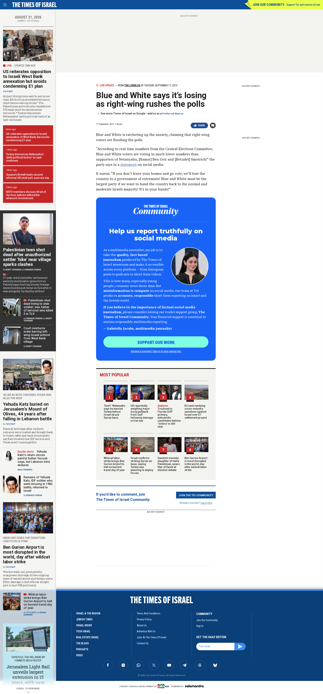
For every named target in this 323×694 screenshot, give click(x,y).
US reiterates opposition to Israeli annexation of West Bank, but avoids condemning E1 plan (28, 137)
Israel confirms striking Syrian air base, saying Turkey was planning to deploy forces (142, 466)
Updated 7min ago (25, 65)
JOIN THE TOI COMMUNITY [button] (196, 495)
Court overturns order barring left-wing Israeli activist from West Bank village (37, 334)
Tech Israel (83, 631)
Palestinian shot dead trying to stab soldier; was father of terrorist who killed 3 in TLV (38, 307)
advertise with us (146, 631)
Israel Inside (84, 625)
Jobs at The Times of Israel (151, 637)
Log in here (206, 502)
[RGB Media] (164, 686)
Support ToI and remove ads (303, 4)
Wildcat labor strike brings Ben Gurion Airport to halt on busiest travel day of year (114, 464)
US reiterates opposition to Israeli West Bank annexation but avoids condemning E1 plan (27, 79)
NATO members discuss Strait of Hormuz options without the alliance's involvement (26, 195)
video (79, 655)
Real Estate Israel (87, 637)
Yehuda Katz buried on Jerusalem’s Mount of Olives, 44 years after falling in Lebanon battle (27, 411)
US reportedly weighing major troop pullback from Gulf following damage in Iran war (142, 413)
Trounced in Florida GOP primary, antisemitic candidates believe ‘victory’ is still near (169, 416)
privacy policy (144, 619)
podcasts (82, 649)
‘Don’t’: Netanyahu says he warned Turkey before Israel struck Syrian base (114, 411)
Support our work (156, 342)
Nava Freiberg (25, 470)
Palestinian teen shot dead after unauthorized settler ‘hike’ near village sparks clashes (27, 257)
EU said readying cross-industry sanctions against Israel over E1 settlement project (195, 411)
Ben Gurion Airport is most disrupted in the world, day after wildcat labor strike (195, 464)
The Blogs (82, 643)
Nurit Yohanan (13, 270)
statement (128, 164)
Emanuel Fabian (33, 270)
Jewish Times (84, 619)
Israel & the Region (88, 613)
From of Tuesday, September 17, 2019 (147, 85)
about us (142, 625)
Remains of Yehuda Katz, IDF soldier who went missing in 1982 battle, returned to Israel (38, 483)
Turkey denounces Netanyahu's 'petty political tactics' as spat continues (25, 157)
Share (201, 125)
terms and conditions (148, 613)
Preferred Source (172, 113)
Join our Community (268, 5)
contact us (143, 643)
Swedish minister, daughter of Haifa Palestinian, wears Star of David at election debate (169, 464)
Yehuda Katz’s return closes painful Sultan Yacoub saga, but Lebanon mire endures (34, 458)
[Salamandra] (194, 686)
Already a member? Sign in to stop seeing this (156, 351)
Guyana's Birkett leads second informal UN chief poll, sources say (27, 176)
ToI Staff (8, 91)
